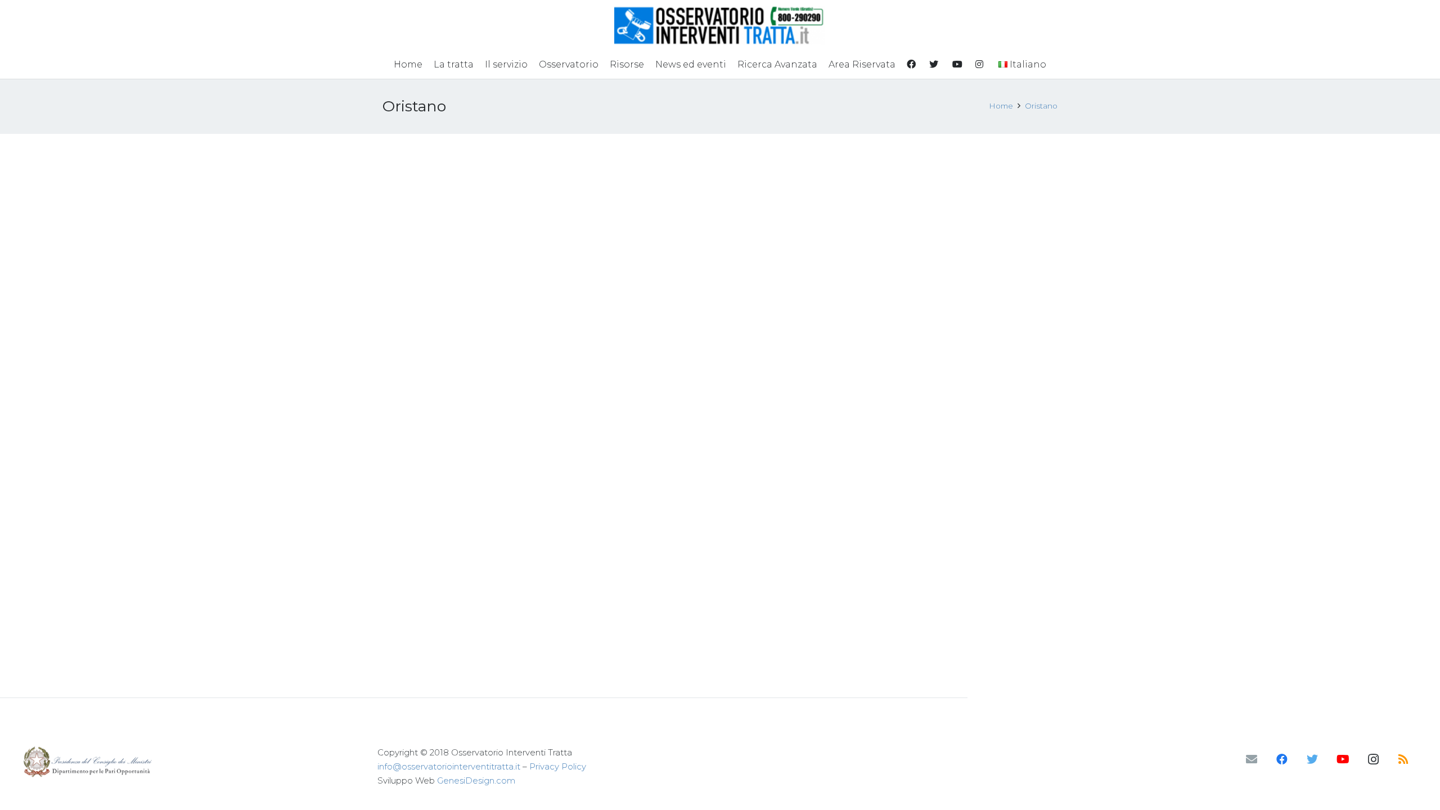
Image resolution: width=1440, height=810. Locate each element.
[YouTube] (1343, 759)
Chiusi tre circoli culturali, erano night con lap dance (631, 175)
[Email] (1252, 759)
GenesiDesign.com (476, 780)
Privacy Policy (557, 766)
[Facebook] (1282, 759)
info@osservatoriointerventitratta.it (448, 766)
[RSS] (1403, 759)
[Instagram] (1373, 759)
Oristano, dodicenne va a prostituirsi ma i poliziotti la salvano (455, 175)
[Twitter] (1312, 759)
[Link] (719, 25)
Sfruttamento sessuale (425, 225)
